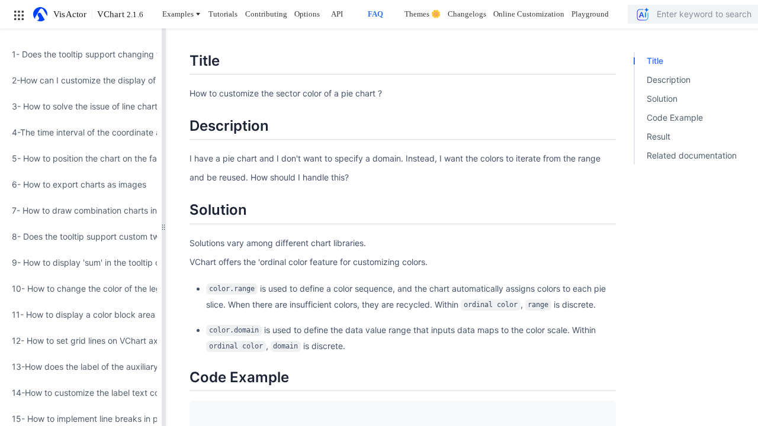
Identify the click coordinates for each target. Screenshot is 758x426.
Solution (662, 98)
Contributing (266, 13)
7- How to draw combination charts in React (81, 210)
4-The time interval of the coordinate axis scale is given (81, 132)
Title (655, 61)
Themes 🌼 (422, 13)
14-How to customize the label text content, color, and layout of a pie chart (81, 393)
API (337, 13)
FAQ (375, 13)
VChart (120, 14)
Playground (590, 13)
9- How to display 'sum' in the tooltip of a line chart (81, 262)
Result (658, 136)
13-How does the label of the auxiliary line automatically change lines (81, 367)
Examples (178, 13)
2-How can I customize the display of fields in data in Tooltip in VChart (81, 80)
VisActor (70, 14)
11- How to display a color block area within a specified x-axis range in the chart (81, 314)
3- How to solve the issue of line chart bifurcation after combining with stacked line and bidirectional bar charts (81, 106)
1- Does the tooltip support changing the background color (81, 54)
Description (668, 80)
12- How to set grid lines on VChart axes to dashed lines (81, 340)
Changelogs (467, 13)
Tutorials (222, 13)
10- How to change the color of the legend (81, 288)
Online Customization (528, 13)
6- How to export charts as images (79, 184)
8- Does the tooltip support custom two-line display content (81, 236)
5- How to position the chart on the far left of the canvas (81, 158)
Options (307, 13)
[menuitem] (81, 54)
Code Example (675, 117)
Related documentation (692, 155)
